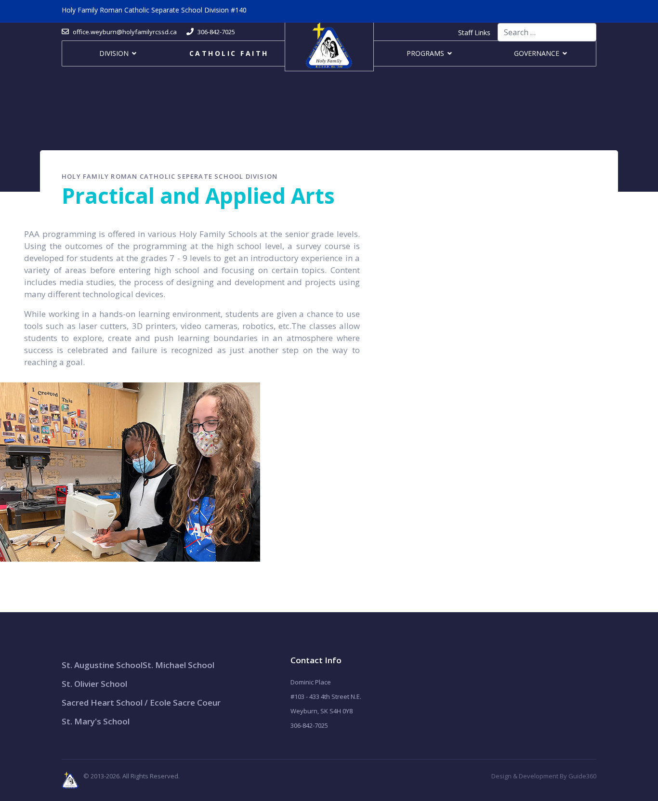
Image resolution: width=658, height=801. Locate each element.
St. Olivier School (94, 683)
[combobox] (547, 32)
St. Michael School (178, 664)
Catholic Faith (229, 53)
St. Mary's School (96, 721)
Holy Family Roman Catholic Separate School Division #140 (154, 9)
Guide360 (582, 776)
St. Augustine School (102, 664)
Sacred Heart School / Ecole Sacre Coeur (141, 702)
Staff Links (474, 32)
